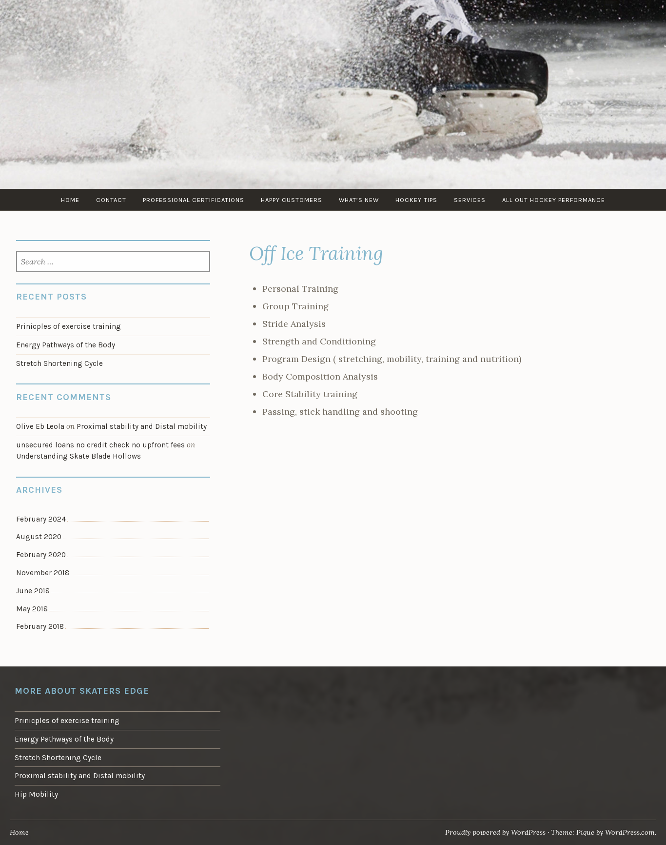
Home (70, 199)
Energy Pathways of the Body (65, 345)
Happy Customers (291, 199)
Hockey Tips (416, 199)
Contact (111, 199)
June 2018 (33, 590)
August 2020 (38, 536)
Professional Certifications (193, 199)
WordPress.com (630, 832)
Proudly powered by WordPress (495, 832)
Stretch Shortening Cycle (59, 363)
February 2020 (41, 554)
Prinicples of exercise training (68, 326)
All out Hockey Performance (553, 199)
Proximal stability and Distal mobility (142, 426)
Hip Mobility (36, 794)
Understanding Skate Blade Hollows (78, 456)
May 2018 (32, 608)
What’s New (359, 199)
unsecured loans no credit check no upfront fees (100, 445)
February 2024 (41, 519)
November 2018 (42, 572)
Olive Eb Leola (40, 426)
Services (470, 199)
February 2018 (40, 626)
